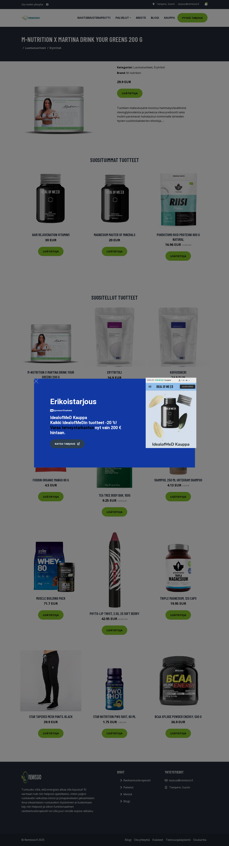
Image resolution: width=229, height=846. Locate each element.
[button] (67, 443)
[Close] (36, 381)
